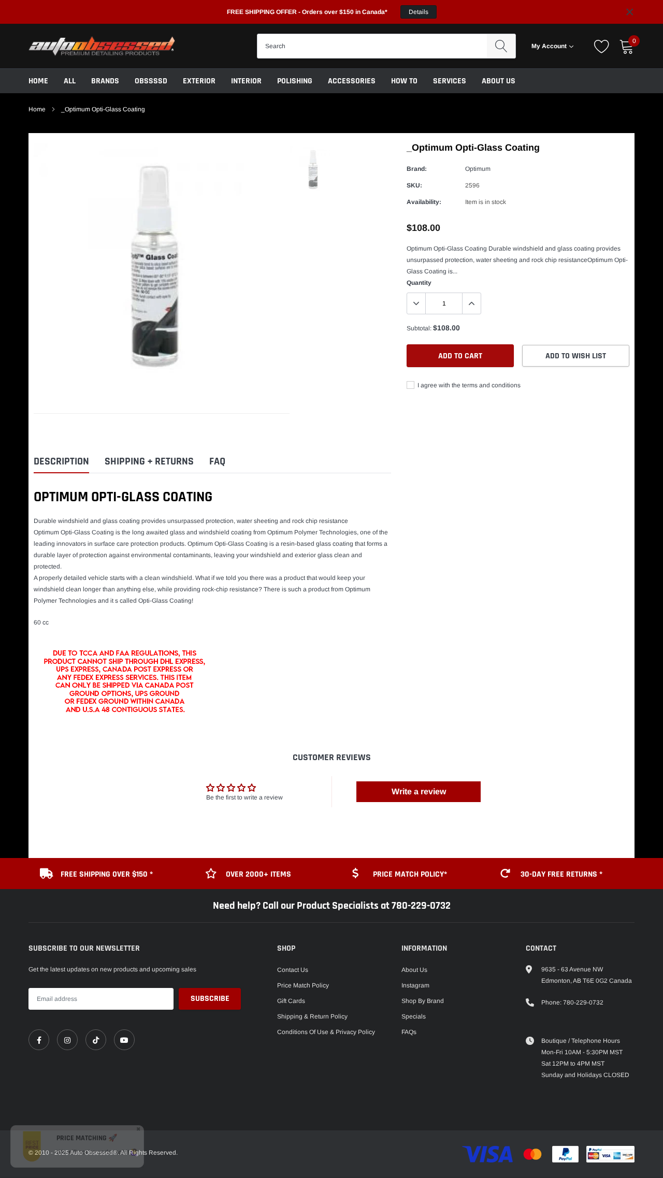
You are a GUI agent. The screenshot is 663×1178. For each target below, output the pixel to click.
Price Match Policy (303, 985)
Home (38, 81)
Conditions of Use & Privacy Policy (326, 1032)
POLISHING (294, 81)
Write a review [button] (419, 791)
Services (449, 81)
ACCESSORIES (352, 81)
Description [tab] (61, 461)
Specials (413, 1016)
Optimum (478, 168)
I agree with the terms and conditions (468, 385)
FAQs (408, 1032)
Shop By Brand (422, 1001)
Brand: (417, 168)
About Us (498, 81)
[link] (38, 1039)
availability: (424, 202)
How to (404, 81)
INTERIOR (246, 81)
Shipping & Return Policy (312, 1016)
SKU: (414, 185)
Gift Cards (291, 1001)
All (70, 81)
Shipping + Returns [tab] (149, 461)
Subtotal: (419, 328)
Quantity (419, 282)
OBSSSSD (151, 81)
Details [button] (418, 12)
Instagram (415, 985)
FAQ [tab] (217, 461)
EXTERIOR (199, 81)
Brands (105, 81)
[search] (501, 46)
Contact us (292, 969)
